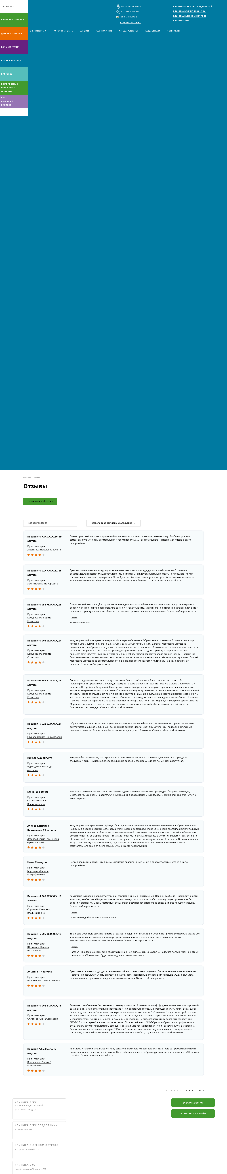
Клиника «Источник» (37, 8)
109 (199, 1090)
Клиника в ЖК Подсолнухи (36, 1125)
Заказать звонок (193, 1102)
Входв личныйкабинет (7, 101)
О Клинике (36, 30)
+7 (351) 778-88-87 (130, 22)
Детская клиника (130, 12)
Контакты (173, 30)
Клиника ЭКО (25, 1164)
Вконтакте (3, 112)
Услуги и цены (64, 30)
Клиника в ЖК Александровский (29, 1104)
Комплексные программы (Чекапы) (9, 88)
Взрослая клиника (131, 6)
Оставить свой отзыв (40, 501)
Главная (27, 477)
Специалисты (128, 30)
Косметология (10, 47)
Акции (84, 30)
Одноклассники (15, 112)
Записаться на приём (193, 1113)
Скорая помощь (130, 17)
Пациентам (152, 30)
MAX (9, 112)
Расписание (104, 30)
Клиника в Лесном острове (36, 1145)
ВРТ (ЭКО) (6, 74)
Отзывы (36, 477)
